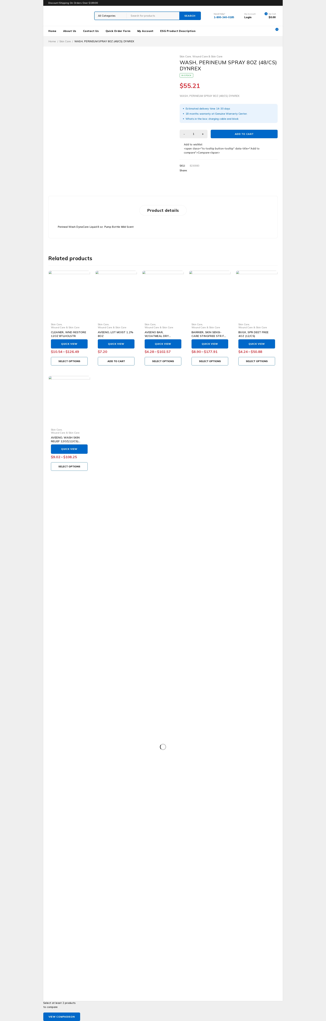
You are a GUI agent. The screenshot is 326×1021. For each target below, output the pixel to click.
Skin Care (65, 41)
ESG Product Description (177, 31)
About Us (69, 31)
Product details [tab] (163, 210)
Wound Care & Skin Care (207, 56)
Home (52, 31)
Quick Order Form (118, 31)
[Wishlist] (191, 144)
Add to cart (244, 134)
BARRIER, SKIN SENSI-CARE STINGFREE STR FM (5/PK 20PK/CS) (209, 336)
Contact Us (91, 31)
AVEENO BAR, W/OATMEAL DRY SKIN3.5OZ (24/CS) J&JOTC (163, 336)
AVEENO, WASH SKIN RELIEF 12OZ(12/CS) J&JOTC (65, 441)
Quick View (69, 343)
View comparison (62, 1016)
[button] (116, 361)
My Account (145, 31)
